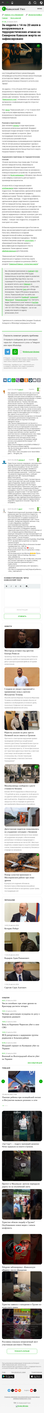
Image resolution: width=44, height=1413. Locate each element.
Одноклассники (21, 300)
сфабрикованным (9, 251)
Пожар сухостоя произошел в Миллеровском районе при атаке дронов (19, 877)
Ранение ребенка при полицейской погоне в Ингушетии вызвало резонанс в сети (21, 1098)
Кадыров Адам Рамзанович (16, 958)
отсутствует (29, 240)
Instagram (34, 297)
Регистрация (22, 610)
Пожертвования (36, 1372)
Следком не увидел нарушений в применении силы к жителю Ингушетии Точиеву (19, 691)
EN (7, 2)
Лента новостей (15, 18)
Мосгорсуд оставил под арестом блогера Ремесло (18, 652)
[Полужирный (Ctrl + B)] (6, 586)
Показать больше (22, 1351)
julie (19, 509)
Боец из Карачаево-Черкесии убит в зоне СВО (20, 1026)
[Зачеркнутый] (20, 586)
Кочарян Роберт (11, 928)
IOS (36, 271)
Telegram (27, 284)
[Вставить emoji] (26, 586)
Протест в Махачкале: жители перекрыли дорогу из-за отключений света (21, 1185)
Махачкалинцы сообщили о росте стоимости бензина (19, 787)
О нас (4, 1372)
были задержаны (17, 175)
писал (7, 110)
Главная (5, 18)
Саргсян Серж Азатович (15, 987)
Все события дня (35, 1063)
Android (31, 271)
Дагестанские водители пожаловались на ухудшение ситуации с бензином (21, 830)
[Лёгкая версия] (12, 3)
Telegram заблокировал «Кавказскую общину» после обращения (18, 1268)
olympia (20, 460)
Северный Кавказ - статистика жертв (23, 264)
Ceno (25, 289)
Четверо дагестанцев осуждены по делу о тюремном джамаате (21, 1015)
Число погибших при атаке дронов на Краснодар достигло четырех (19, 1004)
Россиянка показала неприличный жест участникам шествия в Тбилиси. (20, 1343)
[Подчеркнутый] (15, 586)
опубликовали (7, 188)
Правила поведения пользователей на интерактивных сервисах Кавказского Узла (22, 1397)
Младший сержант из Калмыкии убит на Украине (20, 1047)
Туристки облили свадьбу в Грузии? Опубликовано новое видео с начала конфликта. (18, 1225)
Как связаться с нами (18, 1372)
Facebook (25, 297)
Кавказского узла (9, 99)
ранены (16, 126)
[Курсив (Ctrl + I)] (11, 586)
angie (20, 389)
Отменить (22, 616)
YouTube (35, 302)
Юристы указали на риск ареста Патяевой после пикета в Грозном (19, 734)
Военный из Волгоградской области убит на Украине (20, 1057)
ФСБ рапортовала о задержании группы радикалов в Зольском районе (20, 1036)
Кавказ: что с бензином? (13, 15)
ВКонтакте (9, 300)
